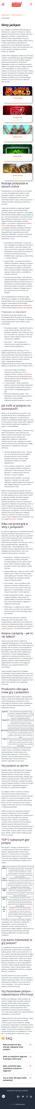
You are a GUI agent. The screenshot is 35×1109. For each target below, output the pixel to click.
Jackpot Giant (17, 137)
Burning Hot (17, 156)
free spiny (12, 519)
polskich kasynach (7, 628)
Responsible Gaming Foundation (17, 1091)
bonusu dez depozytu (25, 308)
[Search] (31, 4)
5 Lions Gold (17, 98)
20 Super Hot (17, 117)
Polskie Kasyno (20, 1104)
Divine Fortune (17, 175)
